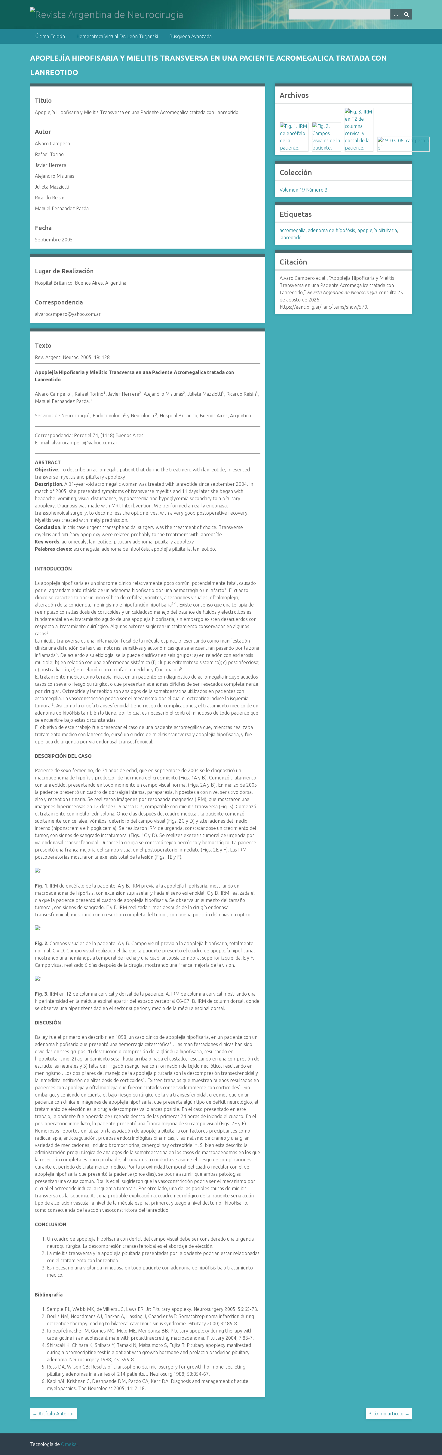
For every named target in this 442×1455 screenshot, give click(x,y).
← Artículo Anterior (53, 1413)
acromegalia (292, 230)
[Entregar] (406, 14)
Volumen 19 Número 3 (303, 189)
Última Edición (50, 36)
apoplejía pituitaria (377, 230)
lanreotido (291, 237)
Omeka (68, 1444)
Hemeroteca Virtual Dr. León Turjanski (117, 36)
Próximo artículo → (389, 1413)
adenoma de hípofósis (331, 230)
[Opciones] (395, 14)
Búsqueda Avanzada (190, 36)
